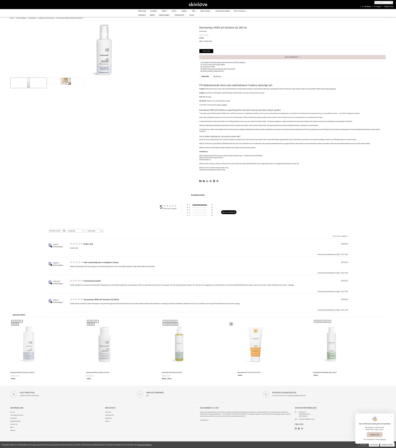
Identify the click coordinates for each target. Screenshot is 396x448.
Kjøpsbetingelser (15, 421)
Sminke (184, 11)
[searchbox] (55, 230)
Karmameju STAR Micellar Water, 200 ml (324, 372)
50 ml (218, 105)
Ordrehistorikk (109, 415)
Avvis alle (374, 445)
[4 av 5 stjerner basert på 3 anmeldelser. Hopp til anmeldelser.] (91, 375)
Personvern (13, 418)
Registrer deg (388, 6)
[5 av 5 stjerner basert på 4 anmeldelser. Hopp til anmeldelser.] (204, 35)
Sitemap (12, 430)
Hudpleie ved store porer (46, 18)
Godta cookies (387, 445)
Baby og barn (205, 11)
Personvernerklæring (144, 445)
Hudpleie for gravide (222, 11)
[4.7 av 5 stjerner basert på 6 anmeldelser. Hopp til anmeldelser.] (167, 375)
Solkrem (153, 11)
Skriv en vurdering (228, 212)
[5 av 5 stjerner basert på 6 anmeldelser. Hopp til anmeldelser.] (15, 375)
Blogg (192, 15)
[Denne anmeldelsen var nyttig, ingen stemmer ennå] (342, 254)
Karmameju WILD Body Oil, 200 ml (172, 372)
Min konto (108, 412)
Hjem (12, 18)
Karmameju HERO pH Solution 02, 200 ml (70, 18)
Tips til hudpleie (239, 11)
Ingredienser (217, 76)
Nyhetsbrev (108, 418)
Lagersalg (142, 15)
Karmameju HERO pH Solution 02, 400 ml (22, 372)
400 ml (225, 105)
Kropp (174, 11)
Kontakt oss (14, 424)
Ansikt (164, 11)
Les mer (291, 285)
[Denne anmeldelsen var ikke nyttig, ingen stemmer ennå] (346, 254)
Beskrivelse (205, 76)
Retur (11, 427)
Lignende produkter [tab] (18, 315)
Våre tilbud (142, 11)
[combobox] (76, 231)
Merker (152, 15)
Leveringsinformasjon (16, 415)
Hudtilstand (32, 18)
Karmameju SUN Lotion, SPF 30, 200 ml (248, 372)
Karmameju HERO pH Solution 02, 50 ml (97, 372)
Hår (193, 11)
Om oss (12, 412)
